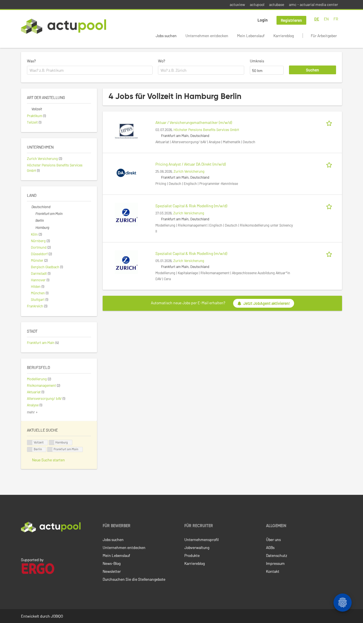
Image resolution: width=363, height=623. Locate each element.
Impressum (275, 563)
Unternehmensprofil (201, 539)
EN (326, 18)
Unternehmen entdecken (206, 35)
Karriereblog (283, 35)
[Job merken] (330, 122)
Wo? (161, 60)
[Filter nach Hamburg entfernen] (33, 227)
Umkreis (257, 60)
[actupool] (63, 26)
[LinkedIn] (24, 544)
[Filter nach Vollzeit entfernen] (29, 109)
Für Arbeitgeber (324, 35)
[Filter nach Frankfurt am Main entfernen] (33, 213)
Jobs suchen (166, 35)
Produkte (192, 555)
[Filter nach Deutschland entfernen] (29, 206)
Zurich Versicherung (189, 171)
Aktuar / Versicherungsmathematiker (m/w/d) (193, 122)
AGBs (270, 547)
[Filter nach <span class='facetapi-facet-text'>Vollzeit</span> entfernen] (29, 442)
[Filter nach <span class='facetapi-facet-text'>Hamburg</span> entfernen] (51, 442)
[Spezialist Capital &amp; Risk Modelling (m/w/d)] (126, 214)
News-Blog (112, 563)
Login (263, 20)
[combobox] (90, 70)
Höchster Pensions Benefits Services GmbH (206, 129)
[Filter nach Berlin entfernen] (33, 220)
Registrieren (291, 20)
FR (336, 18)
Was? (31, 60)
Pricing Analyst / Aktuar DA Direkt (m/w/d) (190, 164)
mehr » (32, 412)
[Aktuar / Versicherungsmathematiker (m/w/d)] (126, 130)
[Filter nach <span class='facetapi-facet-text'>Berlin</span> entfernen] (29, 449)
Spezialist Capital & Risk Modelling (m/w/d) (191, 205)
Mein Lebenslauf (251, 35)
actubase (276, 4)
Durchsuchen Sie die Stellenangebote (134, 579)
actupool (257, 4)
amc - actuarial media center (313, 4)
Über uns (273, 539)
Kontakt (272, 571)
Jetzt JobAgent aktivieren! (266, 303)
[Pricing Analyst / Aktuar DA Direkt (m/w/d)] (126, 172)
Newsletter (112, 571)
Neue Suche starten (48, 459)
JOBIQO (57, 616)
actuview (237, 4)
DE (316, 18)
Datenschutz (276, 555)
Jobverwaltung (196, 547)
